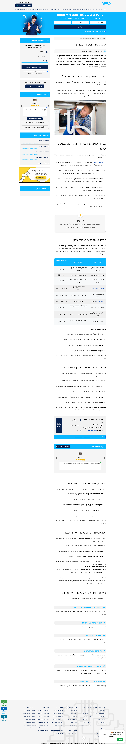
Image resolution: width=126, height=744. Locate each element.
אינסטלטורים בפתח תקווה (42, 725)
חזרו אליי (59, 425)
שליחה (80, 27)
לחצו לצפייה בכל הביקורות (62, 446)
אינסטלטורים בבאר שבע (57, 716)
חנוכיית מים (74, 722)
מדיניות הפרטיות (78, 437)
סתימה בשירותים (86, 722)
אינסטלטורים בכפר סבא (43, 719)
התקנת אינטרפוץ (72, 719)
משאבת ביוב (74, 713)
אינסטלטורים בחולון (44, 728)
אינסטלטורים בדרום (58, 733)
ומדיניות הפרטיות (88, 31)
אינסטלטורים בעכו (30, 719)
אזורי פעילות (102, 716)
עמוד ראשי (102, 711)
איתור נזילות (80, 9)
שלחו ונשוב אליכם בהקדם (34, 67)
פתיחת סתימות (88, 9)
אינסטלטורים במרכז (43, 731)
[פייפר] (106, 4)
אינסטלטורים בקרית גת (57, 725)
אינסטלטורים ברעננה (43, 713)
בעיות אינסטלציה (29, 9)
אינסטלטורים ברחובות (57, 713)
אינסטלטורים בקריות (29, 722)
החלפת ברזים (73, 725)
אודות (103, 725)
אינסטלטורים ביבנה (58, 719)
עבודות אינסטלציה (97, 9)
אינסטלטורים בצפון (30, 728)
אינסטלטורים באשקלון (57, 722)
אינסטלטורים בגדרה (58, 728)
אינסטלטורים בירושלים (57, 731)
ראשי (104, 9)
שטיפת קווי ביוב (87, 716)
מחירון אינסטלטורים (100, 713)
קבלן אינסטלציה (73, 733)
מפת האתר (102, 739)
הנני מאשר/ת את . (95, 31)
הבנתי (120, 739)
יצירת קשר (102, 728)
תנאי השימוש (95, 31)
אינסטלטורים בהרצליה (43, 722)
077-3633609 (92, 430)
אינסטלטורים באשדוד (57, 711)
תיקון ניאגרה (74, 716)
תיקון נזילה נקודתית (97, 288)
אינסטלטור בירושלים (50, 9)
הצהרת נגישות (101, 736)
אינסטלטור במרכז (61, 9)
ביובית (89, 711)
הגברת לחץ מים (73, 731)
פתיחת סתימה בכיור (86, 725)
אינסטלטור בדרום (39, 9)
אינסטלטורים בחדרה (29, 725)
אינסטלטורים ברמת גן (43, 716)
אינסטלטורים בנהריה (29, 716)
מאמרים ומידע (101, 722)
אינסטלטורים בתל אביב (43, 711)
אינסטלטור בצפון (71, 9)
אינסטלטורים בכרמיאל (29, 713)
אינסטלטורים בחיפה (29, 711)
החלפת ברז (99, 301)
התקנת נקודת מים (72, 728)
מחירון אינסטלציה (20, 9)
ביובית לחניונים (87, 713)
